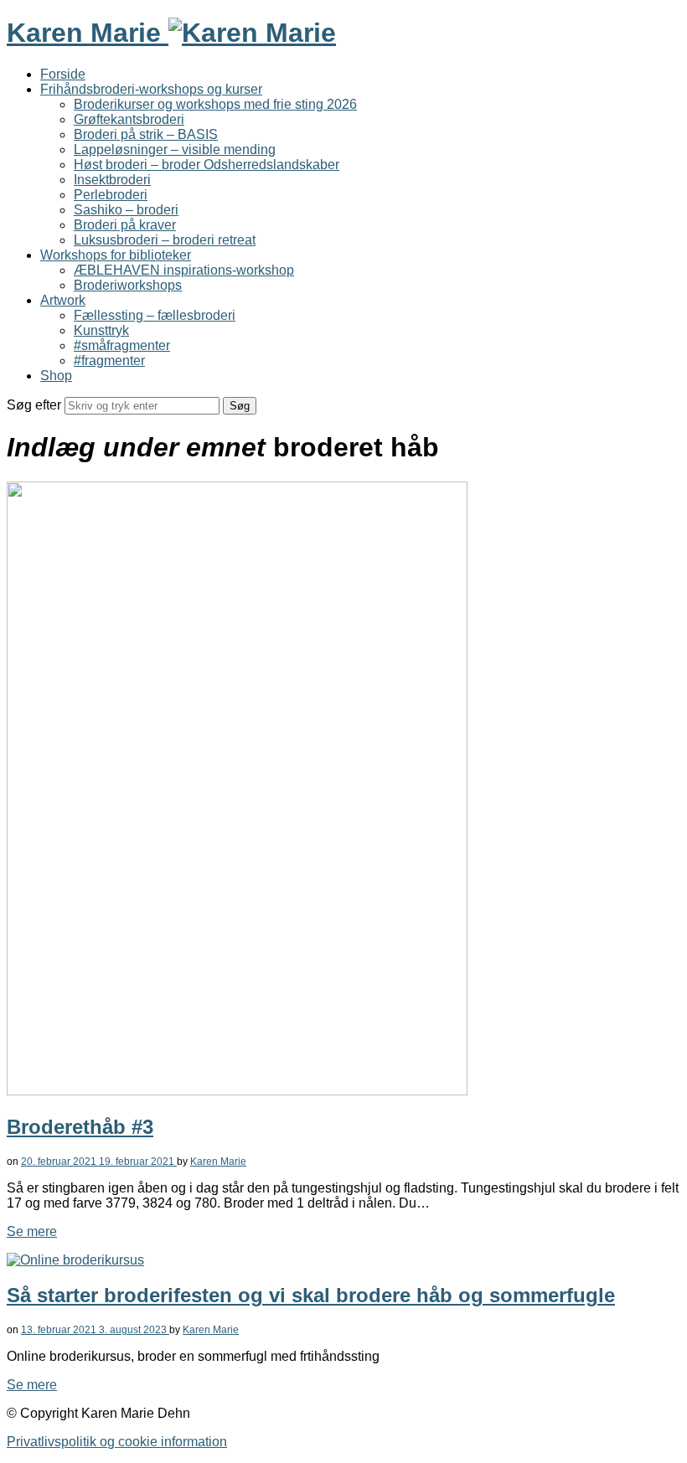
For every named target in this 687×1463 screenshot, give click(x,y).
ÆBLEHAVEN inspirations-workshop (184, 270)
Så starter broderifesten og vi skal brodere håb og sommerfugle (311, 1295)
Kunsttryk (101, 330)
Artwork (62, 300)
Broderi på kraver (125, 225)
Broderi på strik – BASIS (146, 134)
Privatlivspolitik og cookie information (117, 1442)
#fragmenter (109, 360)
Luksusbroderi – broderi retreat (165, 240)
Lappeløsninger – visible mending (175, 149)
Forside (62, 74)
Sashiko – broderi (126, 210)
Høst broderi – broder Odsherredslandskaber (206, 164)
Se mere (32, 1231)
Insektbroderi (112, 180)
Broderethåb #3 (80, 1126)
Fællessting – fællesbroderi (154, 315)
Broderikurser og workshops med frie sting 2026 (215, 104)
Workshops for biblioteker (115, 255)
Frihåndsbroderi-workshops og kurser (151, 89)
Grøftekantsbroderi (129, 119)
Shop (56, 375)
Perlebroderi (110, 195)
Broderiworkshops (128, 285)
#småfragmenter (122, 345)
